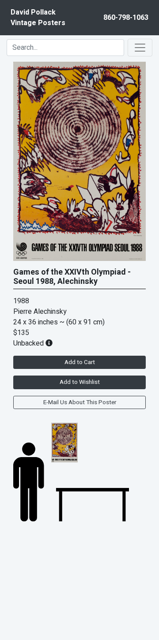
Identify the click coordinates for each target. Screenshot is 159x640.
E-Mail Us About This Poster (79, 402)
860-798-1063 (125, 17)
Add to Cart (79, 362)
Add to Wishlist (80, 382)
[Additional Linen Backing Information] (49, 343)
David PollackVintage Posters (38, 17)
